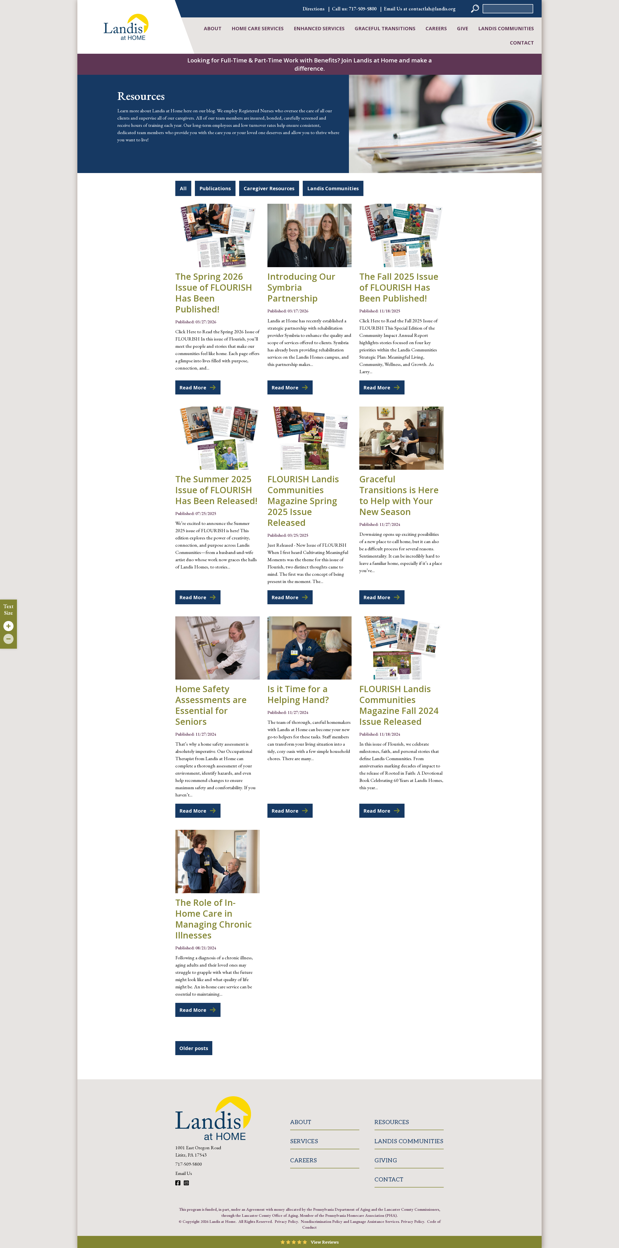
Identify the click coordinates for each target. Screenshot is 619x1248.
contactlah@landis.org (432, 9)
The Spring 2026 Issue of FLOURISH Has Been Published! (213, 293)
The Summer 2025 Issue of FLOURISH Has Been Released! (216, 490)
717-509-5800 (362, 9)
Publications (215, 188)
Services (304, 1141)
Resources (392, 1122)
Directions (313, 9)
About (212, 28)
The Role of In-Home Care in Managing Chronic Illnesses (213, 919)
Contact (522, 42)
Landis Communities (506, 28)
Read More (192, 387)
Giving (386, 1160)
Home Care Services (258, 28)
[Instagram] (186, 1183)
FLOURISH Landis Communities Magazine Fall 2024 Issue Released (399, 705)
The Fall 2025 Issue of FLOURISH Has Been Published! (398, 287)
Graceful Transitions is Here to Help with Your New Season (399, 495)
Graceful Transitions (385, 28)
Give (462, 28)
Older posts (193, 1048)
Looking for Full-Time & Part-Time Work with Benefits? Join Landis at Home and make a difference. (309, 64)
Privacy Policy (286, 1221)
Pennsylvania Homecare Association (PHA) (361, 1215)
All (183, 188)
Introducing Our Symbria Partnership (301, 287)
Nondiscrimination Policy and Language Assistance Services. (350, 1221)
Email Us (183, 1173)
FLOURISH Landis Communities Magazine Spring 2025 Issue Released (303, 501)
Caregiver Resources (269, 188)
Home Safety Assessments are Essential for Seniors (211, 705)
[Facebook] (178, 1183)
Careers (436, 28)
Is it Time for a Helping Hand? (298, 694)
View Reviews (325, 1242)
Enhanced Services (319, 28)
